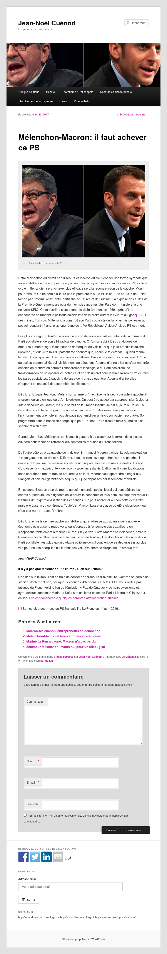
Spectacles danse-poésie (116, 92)
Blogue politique (29, 92)
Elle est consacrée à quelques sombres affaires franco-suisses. (73, 597)
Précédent (125, 114)
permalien (46, 660)
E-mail (33, 782)
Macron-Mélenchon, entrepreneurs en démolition (63, 630)
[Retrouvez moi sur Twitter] (35, 857)
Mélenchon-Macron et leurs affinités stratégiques (63, 636)
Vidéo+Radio (82, 101)
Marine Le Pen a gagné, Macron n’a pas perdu (61, 641)
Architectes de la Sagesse (36, 101)
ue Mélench (129, 657)
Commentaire (36, 701)
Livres (63, 101)
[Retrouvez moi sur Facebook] (23, 857)
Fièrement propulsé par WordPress (83, 939)
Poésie (50, 92)
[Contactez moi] (58, 857)
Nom (33, 761)
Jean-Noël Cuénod (46, 22)
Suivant (142, 114)
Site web (32, 804)
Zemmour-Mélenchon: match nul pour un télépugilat (65, 646)
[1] (138, 314)
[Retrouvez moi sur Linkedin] (46, 857)
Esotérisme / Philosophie (77, 92)
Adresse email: (27, 879)
